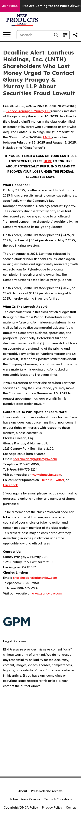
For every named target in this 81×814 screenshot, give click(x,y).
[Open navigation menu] (7, 34)
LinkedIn (46, 480)
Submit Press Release (24, 799)
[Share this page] (75, 34)
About (22, 791)
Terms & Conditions (58, 799)
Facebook (10, 485)
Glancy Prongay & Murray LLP (28, 111)
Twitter (59, 480)
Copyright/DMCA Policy (21, 807)
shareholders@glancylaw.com (35, 459)
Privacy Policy (52, 807)
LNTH (47, 137)
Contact (72, 807)
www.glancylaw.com (46, 475)
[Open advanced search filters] (65, 34)
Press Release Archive (47, 791)
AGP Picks (10, 6)
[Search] (55, 34)
